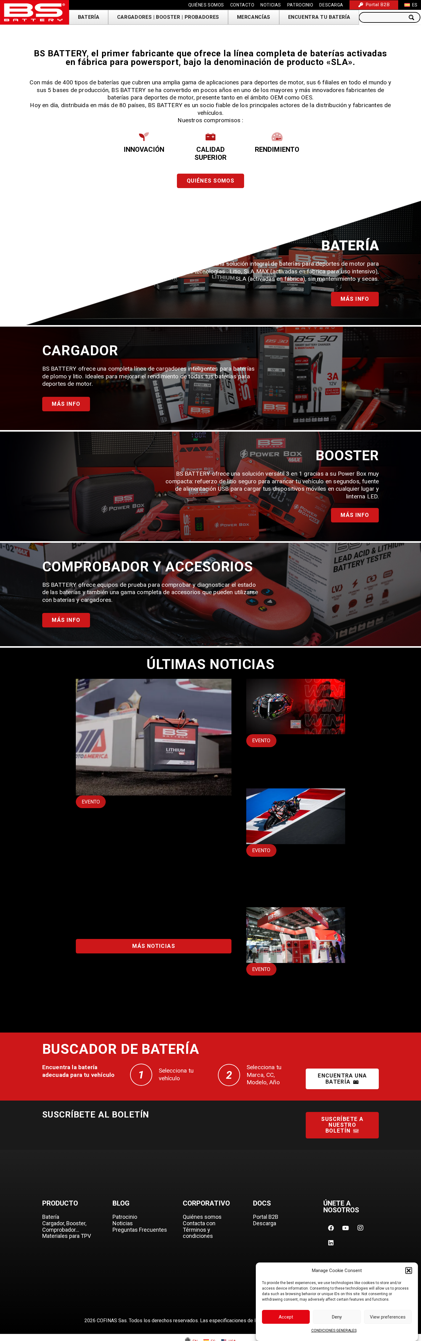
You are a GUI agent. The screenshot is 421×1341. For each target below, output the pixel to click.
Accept (286, 1317)
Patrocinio (124, 1217)
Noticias (122, 1223)
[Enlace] (34, 12)
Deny (337, 1317)
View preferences (388, 1317)
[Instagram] (360, 1228)
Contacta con (199, 1223)
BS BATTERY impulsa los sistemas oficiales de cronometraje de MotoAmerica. (146, 835)
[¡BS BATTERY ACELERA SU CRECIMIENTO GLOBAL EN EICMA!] (295, 956)
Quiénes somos (202, 1217)
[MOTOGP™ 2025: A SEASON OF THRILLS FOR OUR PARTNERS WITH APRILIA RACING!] (295, 842)
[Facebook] (330, 1228)
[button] (409, 1270)
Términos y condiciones (198, 1232)
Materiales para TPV (66, 1236)
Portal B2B (265, 1217)
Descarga (264, 1223)
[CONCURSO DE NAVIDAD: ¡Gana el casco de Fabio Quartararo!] (295, 728)
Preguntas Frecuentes (139, 1229)
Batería (50, 1217)
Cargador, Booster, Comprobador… (64, 1226)
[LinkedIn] (330, 1242)
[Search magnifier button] (413, 17)
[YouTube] (345, 1228)
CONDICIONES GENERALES (334, 1330)
